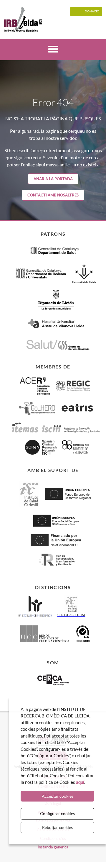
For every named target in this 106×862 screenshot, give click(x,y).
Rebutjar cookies (57, 827)
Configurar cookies (57, 813)
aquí (80, 782)
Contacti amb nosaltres (53, 195)
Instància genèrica (53, 847)
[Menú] (53, 50)
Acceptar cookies (57, 796)
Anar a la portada (53, 178)
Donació (92, 11)
